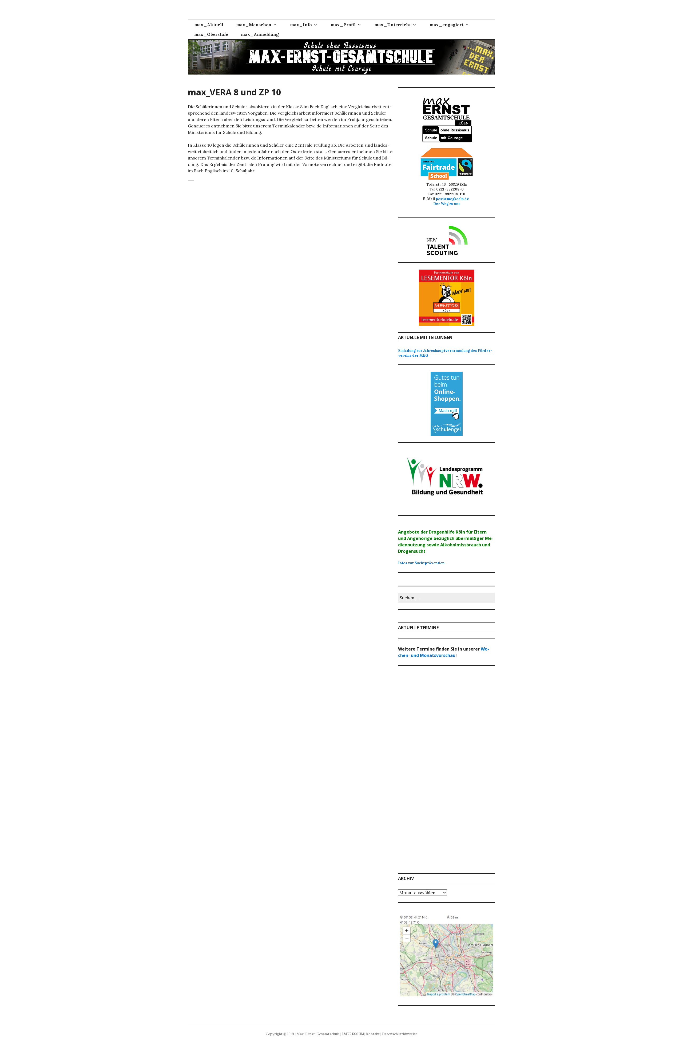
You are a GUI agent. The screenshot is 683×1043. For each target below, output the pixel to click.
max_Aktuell (208, 24)
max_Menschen (253, 24)
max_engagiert (446, 24)
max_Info (301, 24)
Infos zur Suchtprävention (421, 563)
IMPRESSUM (353, 1034)
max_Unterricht (392, 24)
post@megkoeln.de (453, 199)
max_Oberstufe (211, 34)
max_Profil (343, 24)
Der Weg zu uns (446, 203)
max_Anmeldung (260, 34)
